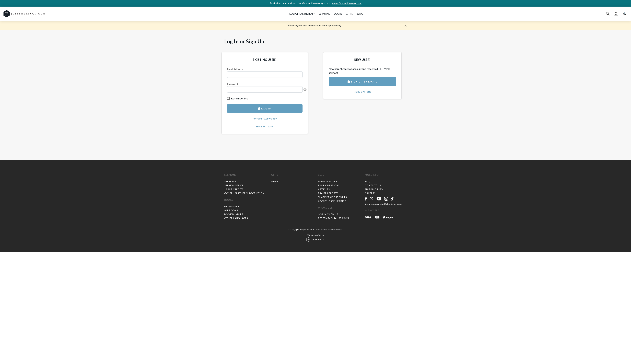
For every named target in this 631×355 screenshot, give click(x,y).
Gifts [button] (349, 13)
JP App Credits (233, 189)
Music (275, 181)
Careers (370, 193)
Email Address (235, 69)
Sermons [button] (324, 13)
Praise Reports (328, 193)
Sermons (230, 174)
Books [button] (338, 13)
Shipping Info (374, 189)
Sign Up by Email (363, 81)
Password (232, 84)
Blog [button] (360, 13)
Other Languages (236, 218)
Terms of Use (336, 229)
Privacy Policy (323, 229)
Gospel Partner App (302, 13)
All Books (231, 210)
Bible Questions (329, 185)
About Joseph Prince (332, 201)
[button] (616, 13)
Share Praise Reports (332, 197)
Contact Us (373, 185)
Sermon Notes (327, 181)
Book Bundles (233, 214)
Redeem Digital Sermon (333, 218)
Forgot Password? (265, 119)
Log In (266, 108)
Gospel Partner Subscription (244, 193)
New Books (231, 206)
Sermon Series (233, 185)
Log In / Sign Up (328, 214)
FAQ (367, 181)
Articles (324, 189)
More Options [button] (265, 126)
